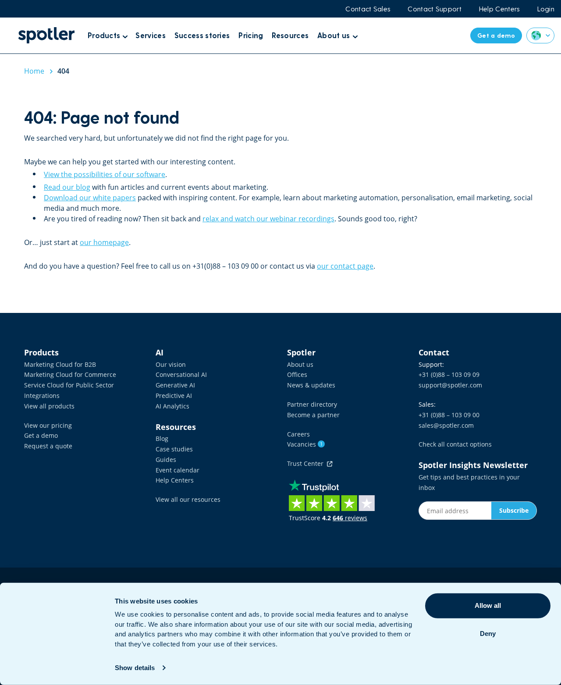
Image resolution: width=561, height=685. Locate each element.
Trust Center (307, 463)
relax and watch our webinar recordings (268, 219)
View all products (49, 406)
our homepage (104, 242)
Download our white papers (90, 197)
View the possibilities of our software (104, 174)
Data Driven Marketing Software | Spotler (46, 35)
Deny (488, 633)
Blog (162, 438)
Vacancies (305, 444)
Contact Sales (367, 8)
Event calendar (177, 470)
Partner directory (312, 404)
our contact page (345, 266)
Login (546, 8)
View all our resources (188, 499)
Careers (298, 434)
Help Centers (499, 8)
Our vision (171, 364)
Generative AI (175, 385)
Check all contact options (455, 444)
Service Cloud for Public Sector (69, 385)
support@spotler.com (450, 385)
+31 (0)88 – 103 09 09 (449, 374)
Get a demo (41, 435)
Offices (297, 374)
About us (300, 364)
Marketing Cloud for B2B (60, 364)
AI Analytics (172, 406)
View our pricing (48, 425)
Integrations (42, 395)
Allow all (488, 605)
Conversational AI (181, 374)
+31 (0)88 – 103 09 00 (449, 415)
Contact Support (435, 8)
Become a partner (313, 415)
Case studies (174, 449)
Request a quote (48, 446)
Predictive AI (174, 395)
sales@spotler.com (446, 425)
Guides (166, 459)
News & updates (311, 385)
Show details (135, 667)
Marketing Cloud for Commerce (70, 374)
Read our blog (67, 187)
